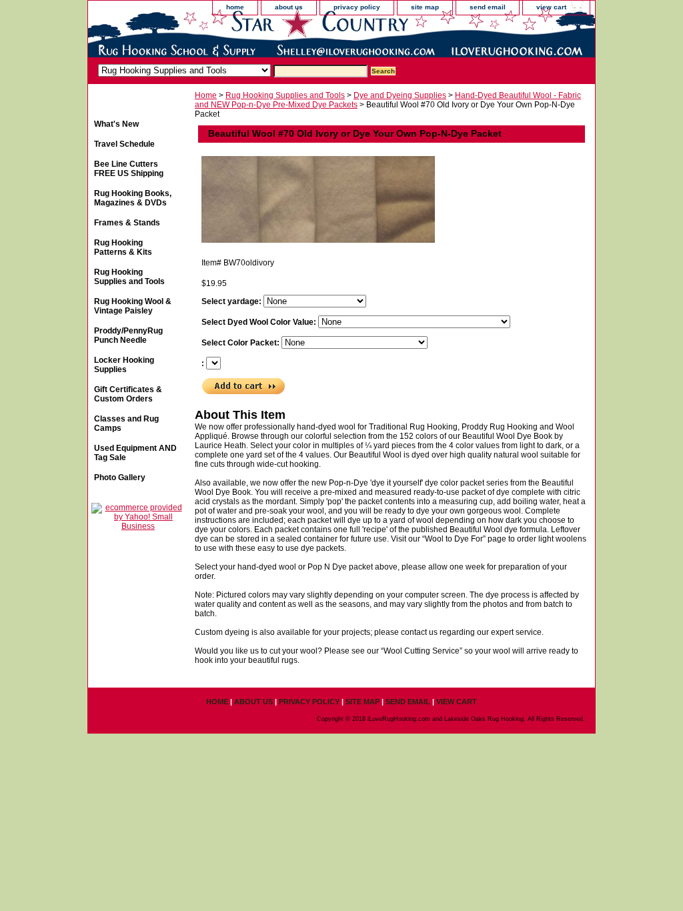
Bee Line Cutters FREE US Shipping (128, 168)
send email (488, 7)
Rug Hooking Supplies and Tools (285, 95)
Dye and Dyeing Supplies (400, 95)
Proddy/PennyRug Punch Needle (128, 335)
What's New (116, 124)
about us (289, 7)
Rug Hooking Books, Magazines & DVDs (132, 198)
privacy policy (356, 7)
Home (206, 95)
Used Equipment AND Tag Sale (135, 452)
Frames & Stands (127, 222)
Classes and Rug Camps (126, 423)
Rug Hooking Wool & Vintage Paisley (132, 306)
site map (425, 7)
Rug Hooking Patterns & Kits (123, 247)
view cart (551, 7)
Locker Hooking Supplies (124, 364)
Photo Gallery (119, 477)
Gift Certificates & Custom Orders (128, 394)
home (235, 7)
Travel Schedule (124, 144)
